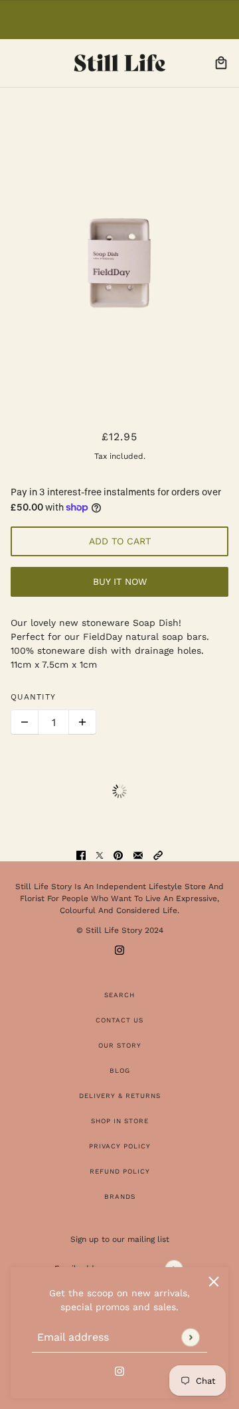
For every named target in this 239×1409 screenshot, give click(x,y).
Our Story (119, 1045)
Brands (119, 1196)
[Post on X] (99, 854)
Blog (120, 1070)
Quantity (33, 697)
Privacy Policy (120, 1146)
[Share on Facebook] (81, 854)
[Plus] (82, 722)
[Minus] (25, 722)
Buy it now (120, 581)
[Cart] (221, 63)
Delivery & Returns (120, 1095)
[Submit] (190, 1337)
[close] (213, 1281)
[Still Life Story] (120, 63)
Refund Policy (120, 1171)
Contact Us (119, 1020)
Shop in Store (120, 1121)
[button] (158, 854)
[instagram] (119, 1370)
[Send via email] (138, 854)
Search (119, 995)
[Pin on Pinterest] (118, 854)
